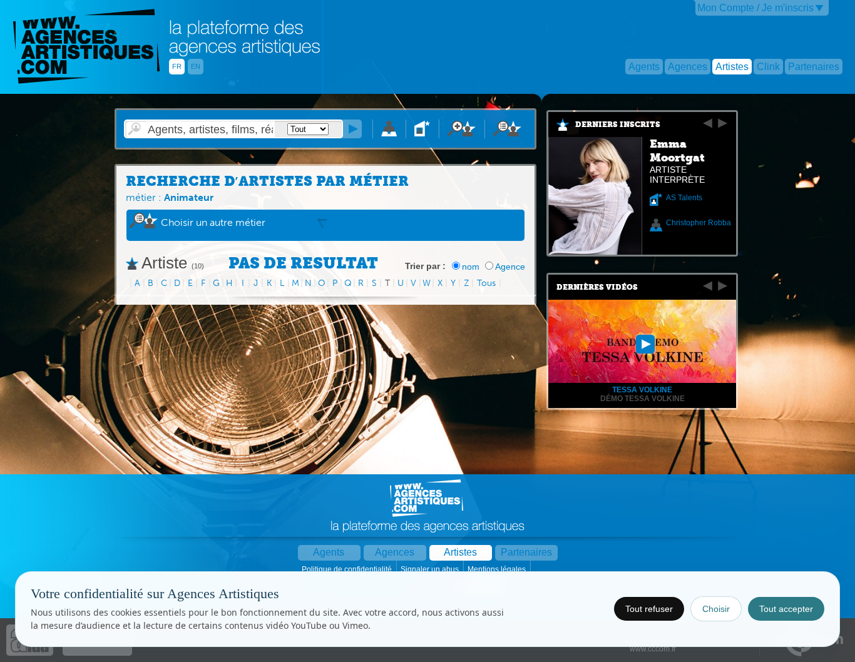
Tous (486, 283)
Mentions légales (498, 569)
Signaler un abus (431, 569)
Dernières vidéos (597, 287)
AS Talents (684, 197)
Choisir (716, 609)
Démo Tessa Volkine (642, 398)
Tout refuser (649, 609)
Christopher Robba (698, 222)
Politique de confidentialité (348, 569)
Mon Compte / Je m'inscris (755, 8)
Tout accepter (786, 609)
